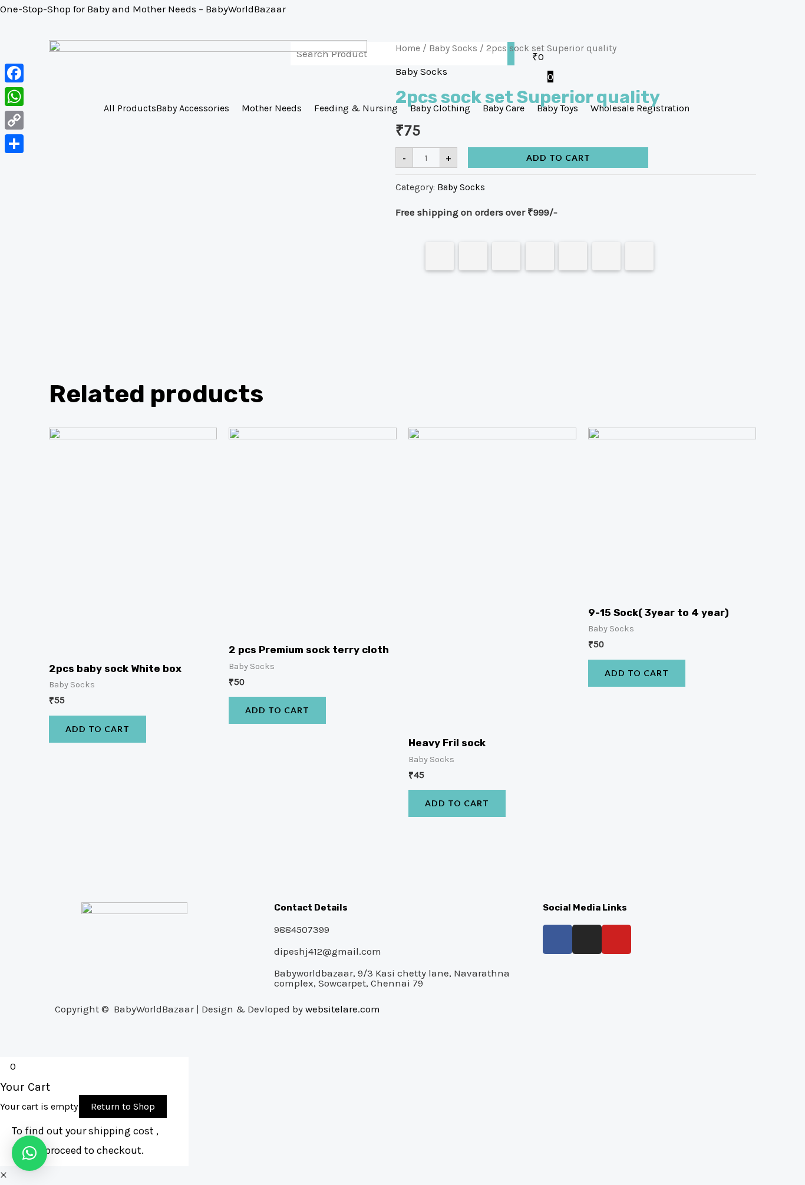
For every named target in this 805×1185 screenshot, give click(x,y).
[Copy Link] (14, 120)
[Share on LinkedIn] (540, 256)
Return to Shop (123, 1106)
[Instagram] (587, 939)
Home (407, 48)
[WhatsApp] (14, 96)
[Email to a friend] (639, 256)
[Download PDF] (606, 256)
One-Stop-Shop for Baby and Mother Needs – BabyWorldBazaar (143, 9)
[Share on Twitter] (473, 256)
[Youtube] (616, 939)
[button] (29, 1153)
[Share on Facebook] (439, 256)
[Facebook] (557, 939)
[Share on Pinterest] (506, 256)
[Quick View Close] (3, 1175)
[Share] (14, 143)
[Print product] (573, 256)
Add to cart (558, 158)
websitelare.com (342, 1009)
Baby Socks (453, 48)
